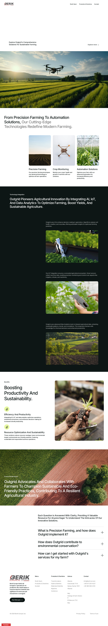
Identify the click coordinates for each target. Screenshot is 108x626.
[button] (71, 532)
